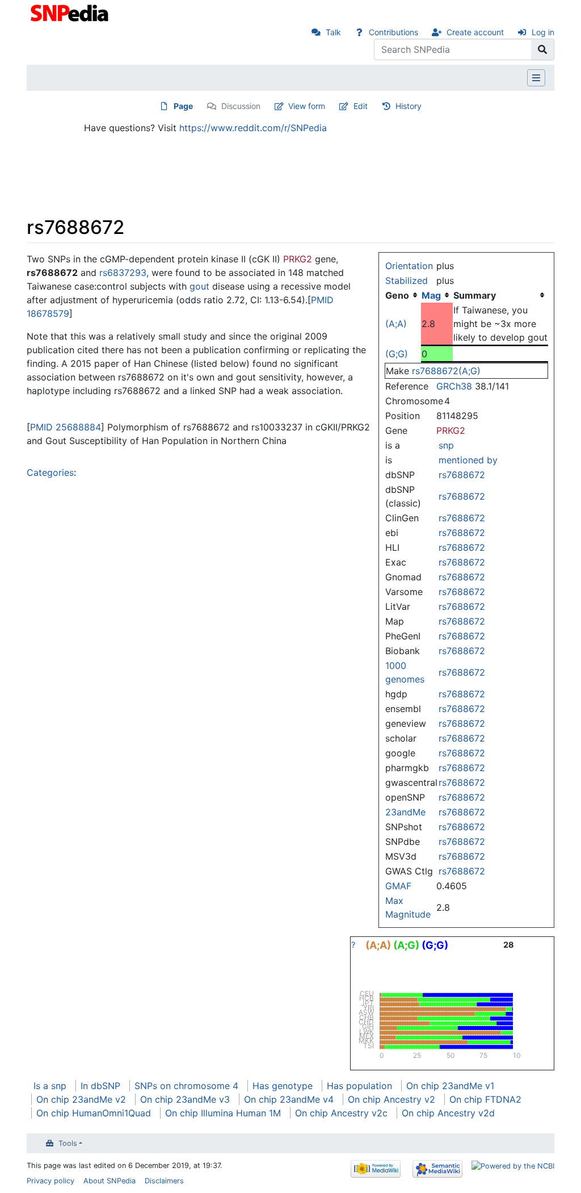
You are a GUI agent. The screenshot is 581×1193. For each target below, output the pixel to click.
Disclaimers (164, 1181)
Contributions (393, 32)
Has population (359, 1085)
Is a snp (49, 1085)
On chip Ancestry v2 (391, 1099)
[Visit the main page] (71, 12)
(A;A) (396, 323)
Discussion (240, 106)
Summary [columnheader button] (474, 295)
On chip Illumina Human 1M (223, 1113)
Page (183, 106)
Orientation (409, 265)
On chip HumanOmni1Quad (93, 1113)
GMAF (398, 885)
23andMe (405, 812)
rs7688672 (462, 474)
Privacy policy (50, 1181)
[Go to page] (542, 49)
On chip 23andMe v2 (81, 1099)
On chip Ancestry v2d (448, 1113)
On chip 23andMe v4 (289, 1099)
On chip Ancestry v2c (341, 1113)
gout (199, 286)
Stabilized (406, 280)
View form (306, 106)
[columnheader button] (437, 295)
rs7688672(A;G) (446, 370)
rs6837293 (122, 272)
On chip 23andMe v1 (450, 1085)
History (408, 106)
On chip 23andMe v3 (185, 1099)
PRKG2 (450, 430)
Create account (475, 32)
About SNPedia (109, 1181)
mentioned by (468, 460)
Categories (50, 472)
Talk (333, 32)
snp (446, 445)
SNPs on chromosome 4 (186, 1085)
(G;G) (396, 353)
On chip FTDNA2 (485, 1099)
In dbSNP (100, 1085)
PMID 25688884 (65, 427)
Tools (67, 1143)
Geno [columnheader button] (397, 295)
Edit (360, 106)
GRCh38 (454, 386)
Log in (543, 32)
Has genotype (282, 1085)
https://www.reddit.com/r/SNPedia (253, 127)
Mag (431, 295)
